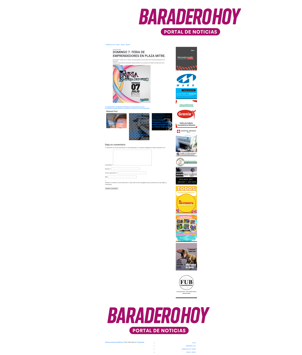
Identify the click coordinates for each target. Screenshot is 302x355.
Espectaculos (133, 118)
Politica (108, 118)
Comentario (109, 165)
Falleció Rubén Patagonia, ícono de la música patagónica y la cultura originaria (162, 123)
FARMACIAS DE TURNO (113, 44)
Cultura (146, 114)
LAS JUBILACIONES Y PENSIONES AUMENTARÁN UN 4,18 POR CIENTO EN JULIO (124, 106)
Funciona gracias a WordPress (114, 342)
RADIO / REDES (125, 44)
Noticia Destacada (118, 116)
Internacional (133, 120)
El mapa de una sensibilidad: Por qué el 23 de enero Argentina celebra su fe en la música (138, 132)
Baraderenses (140, 114)
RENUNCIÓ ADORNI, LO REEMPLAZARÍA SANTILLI (115, 122)
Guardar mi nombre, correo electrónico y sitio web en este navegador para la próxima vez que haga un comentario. (136, 183)
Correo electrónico (111, 173)
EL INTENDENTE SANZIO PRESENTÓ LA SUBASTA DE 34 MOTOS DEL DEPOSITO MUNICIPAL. (127, 108)
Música (145, 120)
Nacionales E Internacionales (137, 121)
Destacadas (132, 116)
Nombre (108, 169)
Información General (119, 114)
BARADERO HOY (191, 346)
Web (106, 177)
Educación (139, 116)
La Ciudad (109, 116)
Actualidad (132, 114)
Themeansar (140, 342)
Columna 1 (109, 114)
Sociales (131, 125)
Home (194, 343)
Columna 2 (161, 114)
